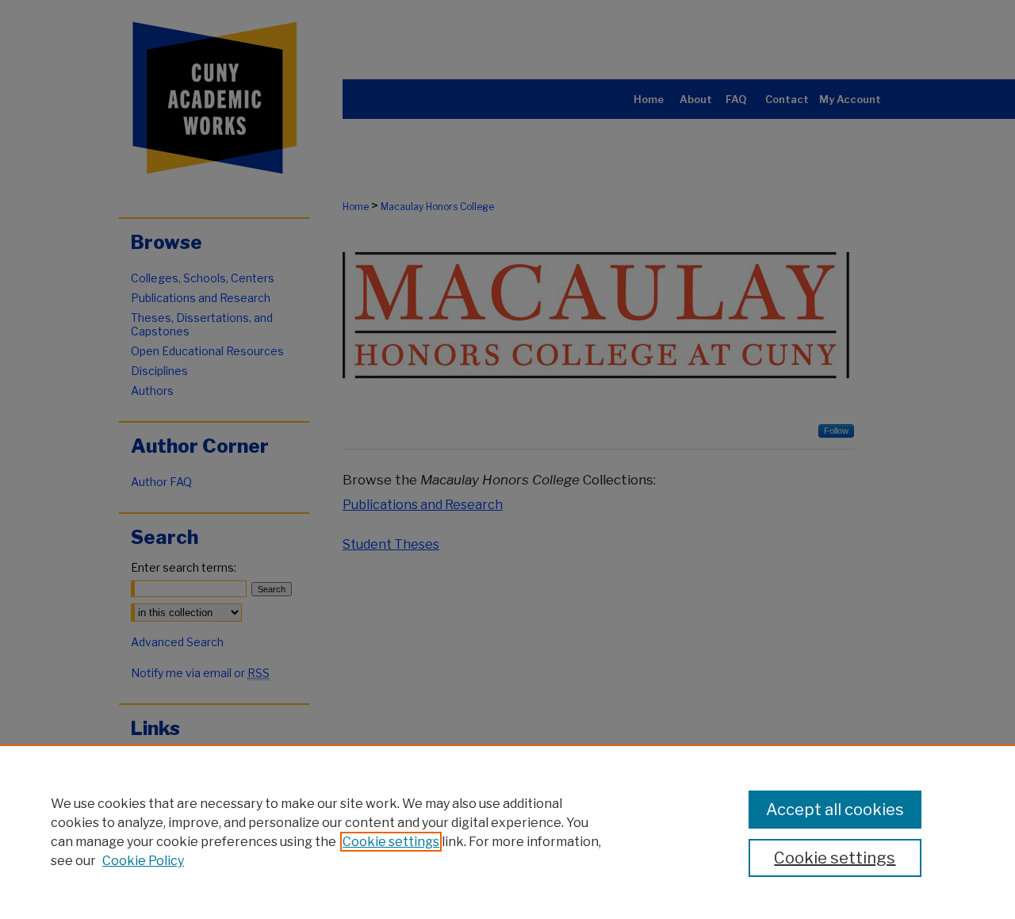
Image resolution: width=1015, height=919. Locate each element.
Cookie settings (391, 841)
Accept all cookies (835, 809)
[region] (507, 832)
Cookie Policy (143, 860)
